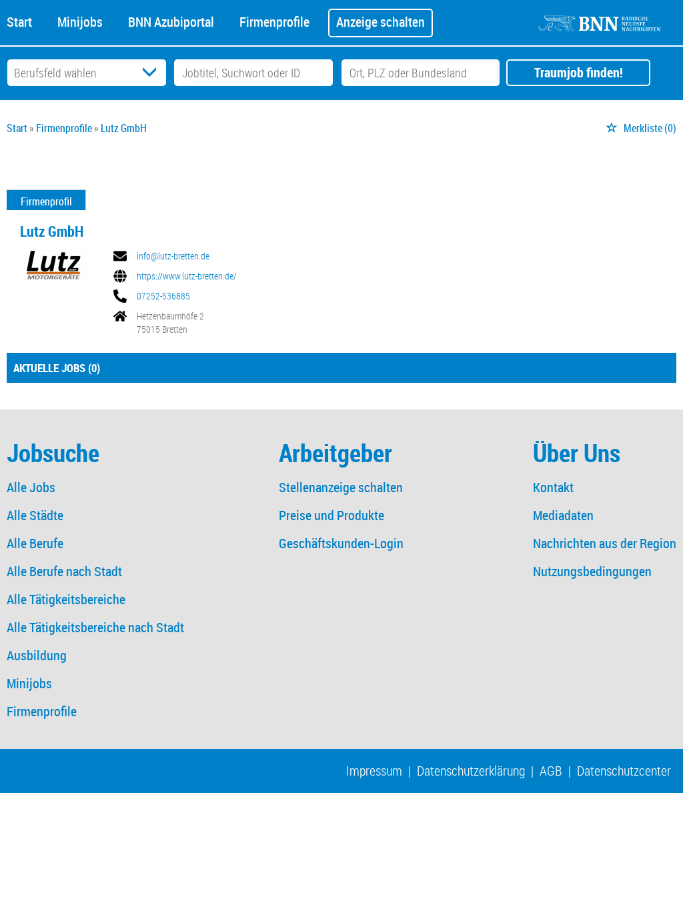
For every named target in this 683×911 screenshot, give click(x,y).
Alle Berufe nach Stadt (64, 571)
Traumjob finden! (578, 72)
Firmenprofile (274, 21)
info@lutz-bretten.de (173, 256)
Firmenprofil (46, 201)
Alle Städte (35, 515)
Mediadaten (563, 515)
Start (19, 21)
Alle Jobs (31, 487)
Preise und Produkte (331, 515)
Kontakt (553, 487)
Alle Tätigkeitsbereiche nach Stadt (95, 627)
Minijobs (80, 21)
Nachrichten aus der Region (604, 543)
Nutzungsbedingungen (592, 571)
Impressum (374, 771)
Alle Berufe (35, 543)
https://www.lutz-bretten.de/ (187, 276)
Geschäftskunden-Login (341, 543)
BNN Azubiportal (171, 21)
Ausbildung (37, 655)
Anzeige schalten (380, 22)
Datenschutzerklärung (471, 771)
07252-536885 (163, 296)
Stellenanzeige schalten (341, 487)
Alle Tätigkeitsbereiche (66, 599)
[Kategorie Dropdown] (152, 72)
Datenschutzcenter (624, 771)
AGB (551, 771)
